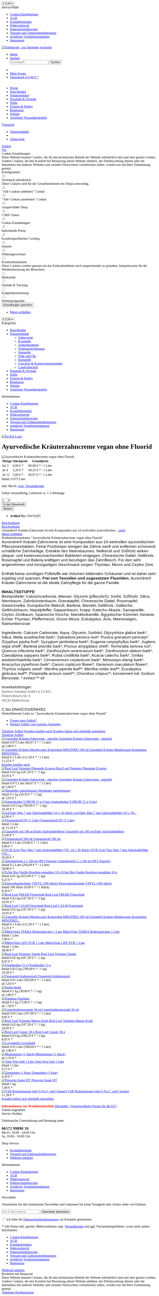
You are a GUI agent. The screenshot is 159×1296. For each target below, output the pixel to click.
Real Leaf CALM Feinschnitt (63, 905)
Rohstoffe (24, 360)
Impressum (17, 40)
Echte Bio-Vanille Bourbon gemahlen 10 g (89, 872)
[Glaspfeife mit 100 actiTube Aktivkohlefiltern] (33, 831)
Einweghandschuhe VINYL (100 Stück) (85, 883)
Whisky (15, 386)
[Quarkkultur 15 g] (15, 965)
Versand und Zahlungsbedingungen (33, 33)
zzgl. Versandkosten (31, 486)
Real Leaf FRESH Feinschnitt (64, 894)
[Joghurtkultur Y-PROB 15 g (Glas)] (26, 802)
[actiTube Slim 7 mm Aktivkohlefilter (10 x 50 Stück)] (38, 813)
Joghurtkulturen (28, 345)
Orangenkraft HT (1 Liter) (57, 820)
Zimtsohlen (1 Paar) (45, 1073)
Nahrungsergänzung (31, 348)
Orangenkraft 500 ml (46, 839)
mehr (121, 530)
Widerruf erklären (21, 1157)
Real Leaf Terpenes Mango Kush (71, 1021)
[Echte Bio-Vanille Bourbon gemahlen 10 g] (31, 872)
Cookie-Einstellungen (24, 14)
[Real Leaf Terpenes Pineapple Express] (29, 768)
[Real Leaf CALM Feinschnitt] (23, 905)
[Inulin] (7, 987)
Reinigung (17, 382)
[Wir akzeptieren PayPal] (12, 436)
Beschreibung (11, 523)
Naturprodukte (19, 334)
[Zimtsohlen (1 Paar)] (17, 1073)
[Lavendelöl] (11, 1043)
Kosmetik (24, 341)
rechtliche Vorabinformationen (29, 36)
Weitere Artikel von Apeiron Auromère (35, 724)
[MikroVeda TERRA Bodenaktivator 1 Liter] (32, 931)
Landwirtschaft (28, 367)
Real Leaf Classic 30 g (50, 1032)
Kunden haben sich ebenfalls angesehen (79, 731)
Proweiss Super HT (44, 1080)
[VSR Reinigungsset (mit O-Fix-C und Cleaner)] (34, 1091)
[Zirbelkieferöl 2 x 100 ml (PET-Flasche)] (30, 861)
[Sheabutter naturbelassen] (20, 790)
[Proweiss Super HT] (16, 1080)
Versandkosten (74, 1226)
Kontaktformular (21, 22)
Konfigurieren (24, 1292)
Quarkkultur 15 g (39, 965)
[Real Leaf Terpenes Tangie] (21, 954)
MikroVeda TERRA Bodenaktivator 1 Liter (91, 931)
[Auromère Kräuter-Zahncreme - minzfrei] (30, 738)
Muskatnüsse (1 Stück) (50, 1054)
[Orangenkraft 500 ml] (17, 839)
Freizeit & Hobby (21, 378)
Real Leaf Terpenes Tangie (58, 954)
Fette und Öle (27, 356)
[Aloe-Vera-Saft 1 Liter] (18, 1061)
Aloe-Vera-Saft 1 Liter (49, 1061)
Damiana (23, 998)
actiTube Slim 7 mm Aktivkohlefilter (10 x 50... (105, 813)
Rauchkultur (18, 330)
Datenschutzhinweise (24, 29)
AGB (13, 18)
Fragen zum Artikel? (23, 720)
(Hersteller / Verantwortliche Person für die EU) (85, 1106)
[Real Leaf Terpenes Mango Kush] (25, 1021)
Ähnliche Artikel (12, 731)
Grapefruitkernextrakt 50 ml (60, 1009)
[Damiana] (10, 998)
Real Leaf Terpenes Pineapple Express (81, 768)
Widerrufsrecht (19, 25)
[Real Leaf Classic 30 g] (18, 1032)
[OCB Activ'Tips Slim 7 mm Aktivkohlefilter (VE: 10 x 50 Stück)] (46, 850)
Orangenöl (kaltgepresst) (54, 976)
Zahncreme (25, 337)
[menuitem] (83, 14)
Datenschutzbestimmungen (41, 1219)
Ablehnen (8, 1292)
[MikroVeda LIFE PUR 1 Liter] (23, 943)
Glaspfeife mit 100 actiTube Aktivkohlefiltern (94, 831)
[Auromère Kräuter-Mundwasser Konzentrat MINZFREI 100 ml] (45, 750)
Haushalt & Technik (23, 371)
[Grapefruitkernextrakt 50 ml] (22, 1009)
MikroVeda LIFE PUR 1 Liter (65, 943)
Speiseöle (24, 352)
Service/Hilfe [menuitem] (29, 24)
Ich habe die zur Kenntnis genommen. (49, 1219)
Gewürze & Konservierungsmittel (40, 363)
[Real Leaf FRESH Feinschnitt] (23, 894)
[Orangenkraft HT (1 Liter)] (21, 820)
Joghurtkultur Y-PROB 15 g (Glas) (74, 802)
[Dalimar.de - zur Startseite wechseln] (27, 47)
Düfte (13, 374)
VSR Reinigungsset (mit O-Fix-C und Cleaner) (98, 1091)
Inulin (17, 987)
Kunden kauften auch (38, 731)
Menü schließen (20, 312)
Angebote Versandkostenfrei (28, 389)
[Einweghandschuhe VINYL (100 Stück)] (30, 883)
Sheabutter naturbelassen (54, 790)
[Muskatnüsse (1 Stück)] (19, 1054)
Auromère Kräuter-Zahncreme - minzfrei (85, 738)
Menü (14, 54)
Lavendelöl (27, 1043)
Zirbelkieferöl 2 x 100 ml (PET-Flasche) (84, 861)
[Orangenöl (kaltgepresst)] (20, 976)
